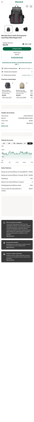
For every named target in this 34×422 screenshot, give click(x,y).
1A (24, 143)
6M (14, 143)
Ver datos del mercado (17, 57)
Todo (30, 143)
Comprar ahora (17, 49)
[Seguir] (12, 83)
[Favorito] (27, 6)
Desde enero (19, 143)
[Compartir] (31, 6)
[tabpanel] (16, 14)
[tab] (8, 29)
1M (4, 143)
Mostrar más (4, 126)
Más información (18, 236)
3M (9, 143)
